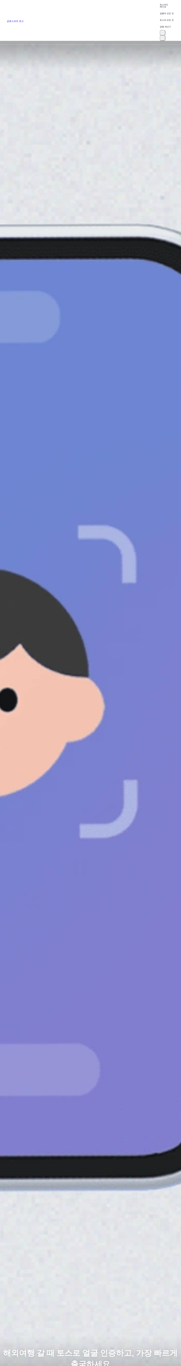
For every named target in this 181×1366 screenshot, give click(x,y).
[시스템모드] (162, 38)
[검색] (162, 32)
